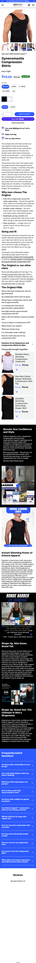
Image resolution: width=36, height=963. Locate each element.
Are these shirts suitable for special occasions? (15, 800)
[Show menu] (3, 5)
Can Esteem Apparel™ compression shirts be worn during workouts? (15, 809)
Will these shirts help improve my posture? (15, 783)
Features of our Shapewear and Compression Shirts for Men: (15, 344)
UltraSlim (30, 279)
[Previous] (2, 1)
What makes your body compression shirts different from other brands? (16, 861)
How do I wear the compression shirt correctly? (16, 826)
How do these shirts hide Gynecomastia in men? (11, 791)
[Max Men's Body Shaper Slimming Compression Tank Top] (8, 384)
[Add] (16, 369)
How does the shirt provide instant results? (15, 835)
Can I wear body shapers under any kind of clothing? (15, 774)
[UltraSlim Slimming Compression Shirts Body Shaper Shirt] (8, 407)
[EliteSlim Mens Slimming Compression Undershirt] (8, 362)
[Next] (33, 1)
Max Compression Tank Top (14, 274)
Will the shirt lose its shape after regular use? (14, 817)
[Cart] (33, 5)
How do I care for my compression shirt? (15, 843)
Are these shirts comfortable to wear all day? (16, 765)
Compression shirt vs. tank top (13, 284)
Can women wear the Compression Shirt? (15, 852)
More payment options (18, 122)
